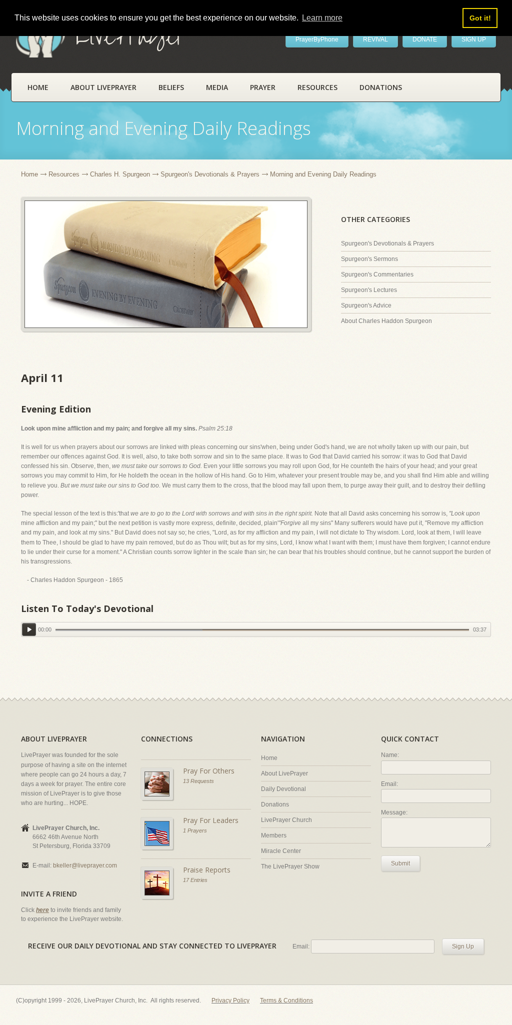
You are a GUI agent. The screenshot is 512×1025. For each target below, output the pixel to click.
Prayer (263, 87)
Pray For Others (208, 771)
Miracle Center (281, 851)
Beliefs (171, 87)
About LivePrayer (103, 87)
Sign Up (463, 946)
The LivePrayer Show (290, 866)
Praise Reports (206, 869)
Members (273, 835)
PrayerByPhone (317, 39)
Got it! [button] (480, 18)
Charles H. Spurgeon (120, 174)
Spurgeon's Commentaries (377, 274)
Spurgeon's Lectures (369, 290)
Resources (318, 87)
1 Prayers (195, 831)
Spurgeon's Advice (366, 305)
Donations (381, 87)
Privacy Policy (231, 1000)
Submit (400, 863)
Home (38, 87)
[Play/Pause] (29, 629)
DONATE (424, 39)
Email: (389, 784)
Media (217, 87)
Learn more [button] (322, 18)
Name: (390, 755)
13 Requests (198, 781)
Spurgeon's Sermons (369, 259)
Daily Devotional (283, 789)
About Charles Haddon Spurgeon (386, 321)
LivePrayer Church (286, 820)
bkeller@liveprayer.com (85, 865)
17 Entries (195, 880)
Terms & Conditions (286, 1000)
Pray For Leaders (210, 820)
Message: (394, 812)
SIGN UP (474, 39)
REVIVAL (375, 39)
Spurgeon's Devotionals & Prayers (210, 174)
